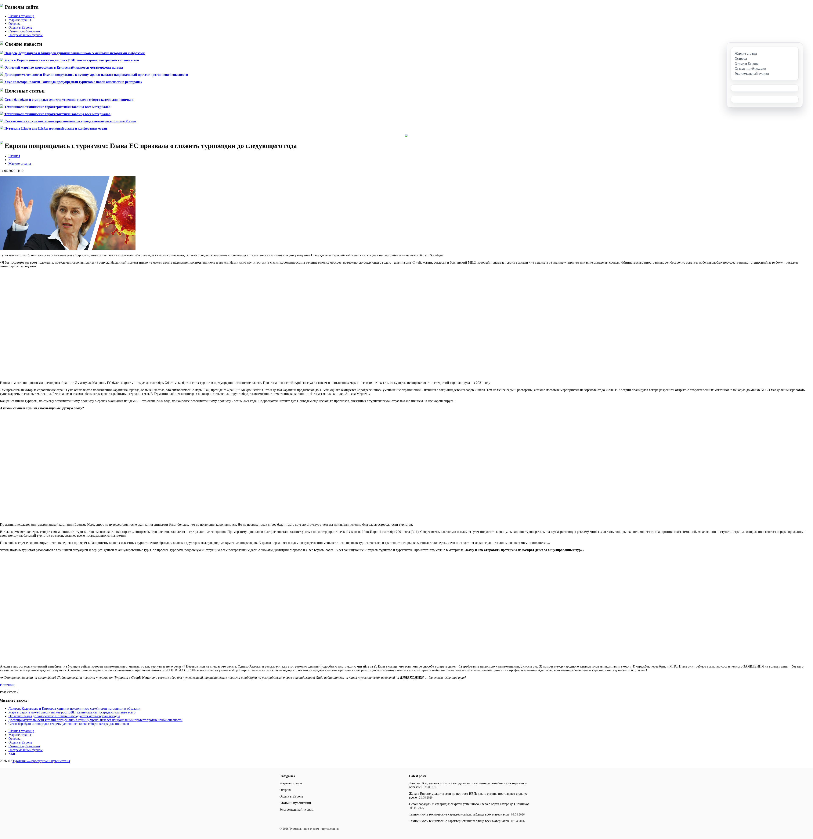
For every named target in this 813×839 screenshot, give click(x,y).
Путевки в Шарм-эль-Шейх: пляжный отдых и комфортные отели (55, 128)
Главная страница (21, 16)
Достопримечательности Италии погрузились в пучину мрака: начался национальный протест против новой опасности (96, 74)
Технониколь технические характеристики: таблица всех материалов (57, 107)
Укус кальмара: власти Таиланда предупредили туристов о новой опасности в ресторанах (73, 82)
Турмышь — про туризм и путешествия (41, 761)
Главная (14, 156)
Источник (7, 685)
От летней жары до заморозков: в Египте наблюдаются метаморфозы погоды (63, 67)
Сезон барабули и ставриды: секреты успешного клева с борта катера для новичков (68, 99)
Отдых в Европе (20, 27)
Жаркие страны (19, 20)
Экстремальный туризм (25, 35)
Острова (14, 23)
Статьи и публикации (24, 31)
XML (12, 754)
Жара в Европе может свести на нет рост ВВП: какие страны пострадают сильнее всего (71, 60)
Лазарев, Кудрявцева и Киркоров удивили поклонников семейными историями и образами (74, 53)
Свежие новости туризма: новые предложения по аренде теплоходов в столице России (70, 121)
